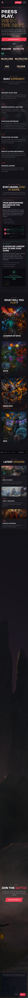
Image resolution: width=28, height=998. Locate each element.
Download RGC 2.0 (14, 39)
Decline (16, 994)
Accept (22, 994)
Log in (24, 2)
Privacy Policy (22, 975)
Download (19, 2)
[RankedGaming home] (2, 2)
